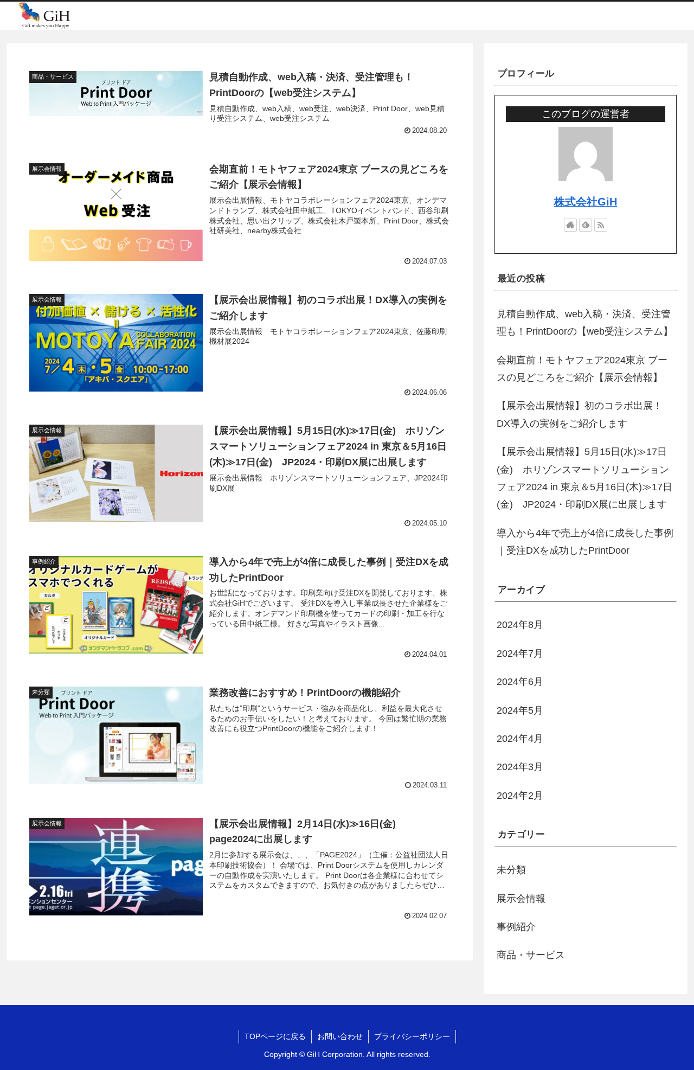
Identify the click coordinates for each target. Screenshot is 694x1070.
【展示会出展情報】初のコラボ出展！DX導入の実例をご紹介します (580, 414)
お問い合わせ (340, 1036)
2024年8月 (520, 624)
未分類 (511, 869)
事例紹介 (516, 926)
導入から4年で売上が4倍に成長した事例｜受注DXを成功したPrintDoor (585, 542)
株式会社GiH (585, 202)
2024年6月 (520, 681)
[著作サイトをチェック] (570, 225)
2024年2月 (520, 795)
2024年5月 (520, 710)
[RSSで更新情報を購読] (600, 225)
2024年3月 (520, 766)
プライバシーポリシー (412, 1036)
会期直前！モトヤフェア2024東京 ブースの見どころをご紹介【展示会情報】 (582, 369)
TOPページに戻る (275, 1036)
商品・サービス (531, 955)
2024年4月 (520, 738)
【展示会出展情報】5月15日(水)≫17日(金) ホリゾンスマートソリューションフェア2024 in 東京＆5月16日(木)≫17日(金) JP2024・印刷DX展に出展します (584, 478)
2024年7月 (520, 653)
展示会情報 (521, 898)
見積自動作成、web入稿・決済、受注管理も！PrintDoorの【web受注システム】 (585, 323)
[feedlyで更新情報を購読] (585, 225)
